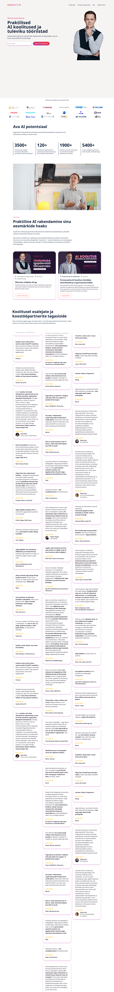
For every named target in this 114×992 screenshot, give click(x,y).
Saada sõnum (101, 5)
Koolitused (72, 5)
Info (94, 5)
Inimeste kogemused (84, 5)
